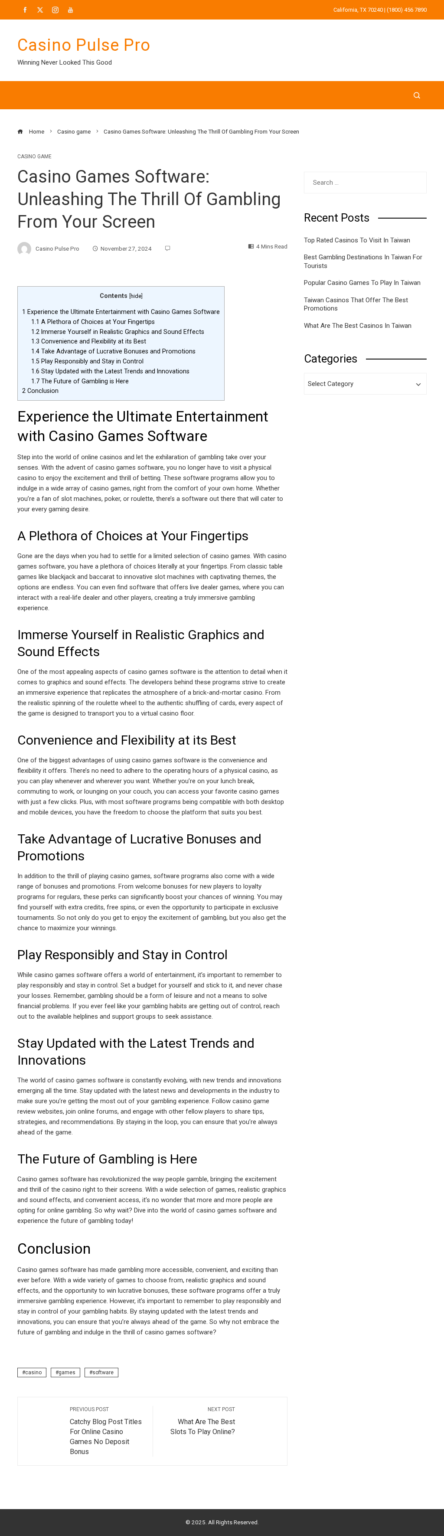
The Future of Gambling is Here (80, 381)
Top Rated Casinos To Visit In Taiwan (357, 240)
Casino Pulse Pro (83, 45)
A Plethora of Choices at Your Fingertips (93, 321)
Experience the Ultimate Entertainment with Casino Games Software (121, 311)
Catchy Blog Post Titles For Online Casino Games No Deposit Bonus (106, 1431)
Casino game (34, 156)
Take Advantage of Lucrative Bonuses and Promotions (113, 351)
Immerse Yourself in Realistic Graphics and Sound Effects (117, 331)
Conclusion (40, 390)
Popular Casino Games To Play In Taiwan (362, 283)
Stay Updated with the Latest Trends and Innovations (110, 371)
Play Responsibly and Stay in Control (87, 361)
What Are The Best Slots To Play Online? (202, 1421)
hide (136, 296)
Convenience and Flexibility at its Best (88, 341)
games (67, 1372)
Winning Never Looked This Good (64, 62)
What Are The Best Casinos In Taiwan (357, 326)
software (103, 1372)
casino (33, 1372)
